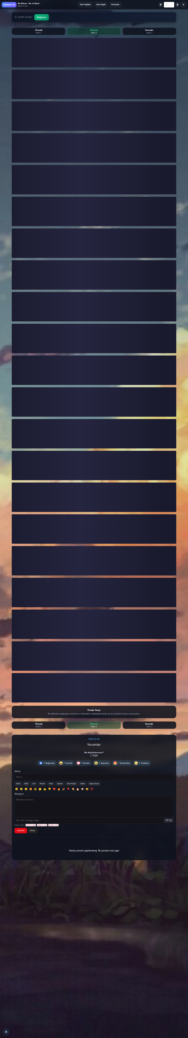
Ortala (82, 784)
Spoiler (60, 784)
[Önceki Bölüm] (160, 4)
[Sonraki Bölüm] (177, 4)
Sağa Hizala (94, 784)
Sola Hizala (71, 784)
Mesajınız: (19, 794)
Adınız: (18, 771)
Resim (42, 784)
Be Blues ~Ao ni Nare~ (29, 3)
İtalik (26, 784)
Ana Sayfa (100, 4)
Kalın (18, 784)
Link (34, 784)
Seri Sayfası (85, 4)
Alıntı (51, 784)
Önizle (32, 831)
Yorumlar (115, 4)
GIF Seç (169, 820)
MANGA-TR (9, 5)
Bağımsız (41, 17)
